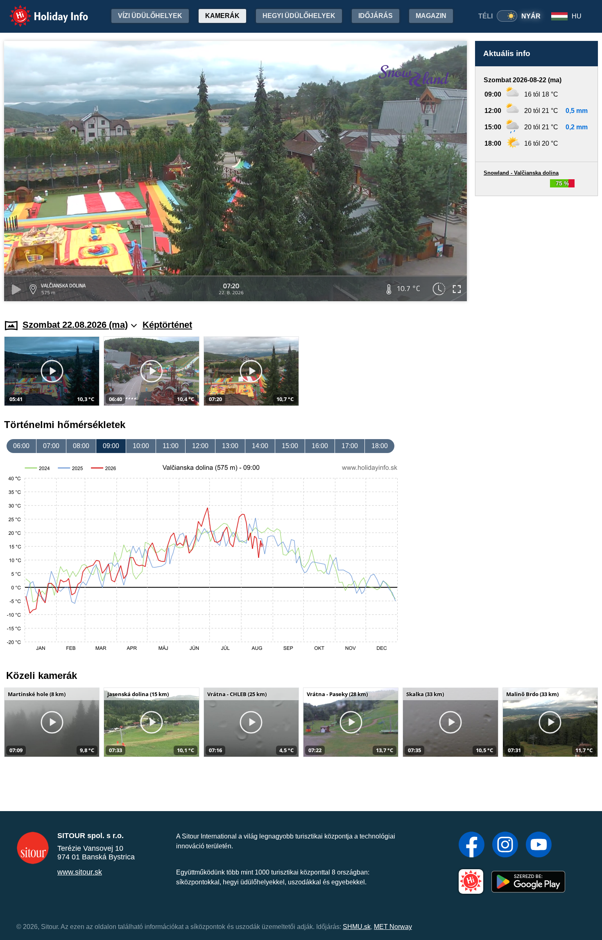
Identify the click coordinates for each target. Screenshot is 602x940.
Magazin (431, 15)
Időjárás (375, 15)
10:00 (141, 445)
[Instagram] (505, 845)
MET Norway (393, 926)
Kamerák (222, 15)
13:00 (230, 445)
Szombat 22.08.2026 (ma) (75, 325)
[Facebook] (471, 845)
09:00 (111, 445)
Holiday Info (41, 10)
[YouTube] (539, 845)
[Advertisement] (536, 249)
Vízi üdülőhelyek (150, 15)
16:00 (320, 445)
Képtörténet (167, 325)
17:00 (350, 445)
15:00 (290, 445)
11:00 (171, 445)
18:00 (379, 445)
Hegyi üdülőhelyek (299, 15)
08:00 (81, 445)
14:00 (260, 445)
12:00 (200, 445)
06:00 (21, 445)
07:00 (51, 445)
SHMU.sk (357, 926)
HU (577, 16)
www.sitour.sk (79, 872)
